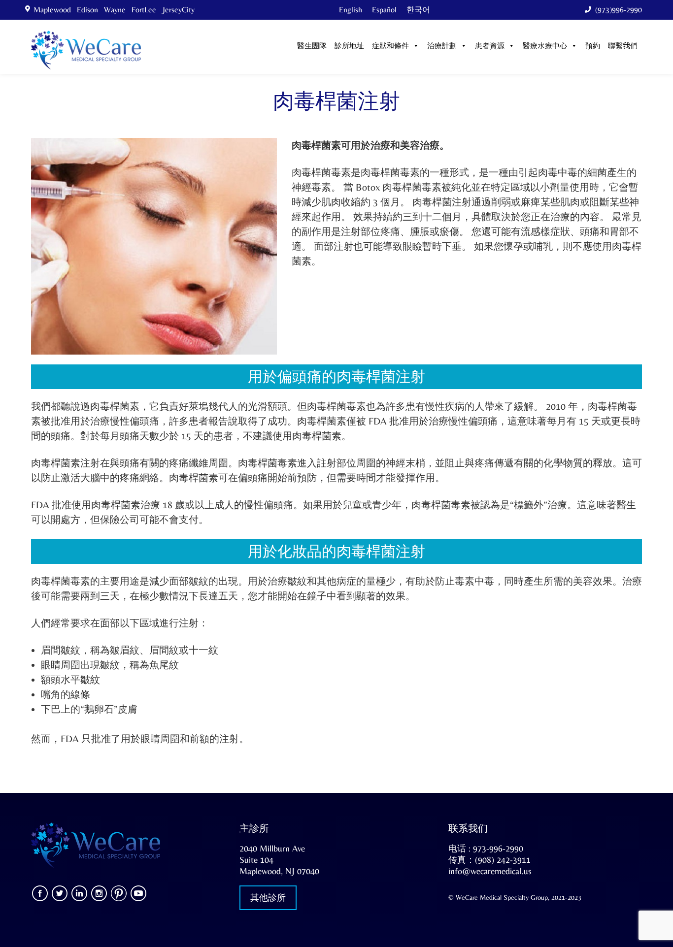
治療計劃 (442, 46)
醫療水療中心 (545, 46)
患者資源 (490, 46)
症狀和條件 (390, 46)
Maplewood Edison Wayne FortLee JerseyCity (116, 9)
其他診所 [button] (268, 897)
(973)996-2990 (618, 9)
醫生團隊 (312, 46)
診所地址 (349, 46)
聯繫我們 (623, 46)
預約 (592, 46)
